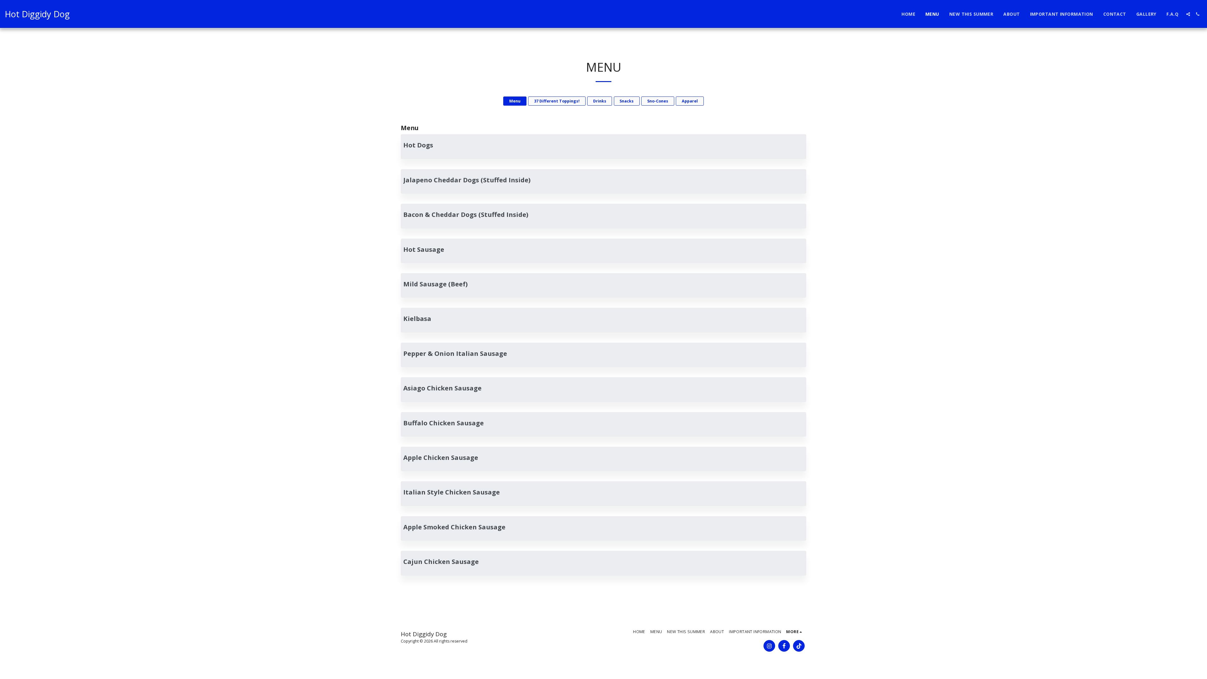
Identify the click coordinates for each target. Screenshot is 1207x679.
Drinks (599, 101)
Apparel (690, 101)
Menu (515, 101)
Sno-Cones (657, 101)
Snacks (627, 101)
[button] (1188, 14)
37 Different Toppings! (557, 101)
